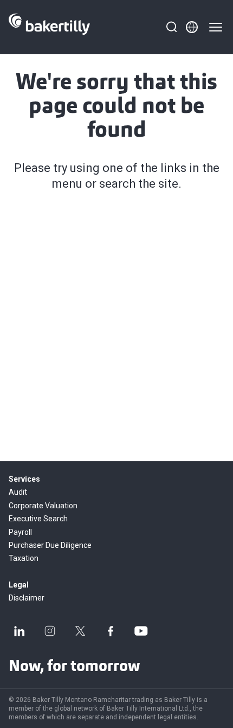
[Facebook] (110, 631)
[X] (80, 631)
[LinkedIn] (19, 631)
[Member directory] (191, 27)
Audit (18, 492)
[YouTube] (141, 631)
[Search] (171, 27)
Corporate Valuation (43, 505)
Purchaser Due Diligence (50, 545)
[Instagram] (50, 631)
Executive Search (38, 518)
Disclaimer (26, 597)
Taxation (23, 558)
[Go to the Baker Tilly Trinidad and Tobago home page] (49, 27)
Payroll (20, 532)
